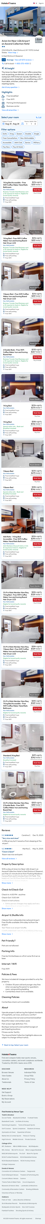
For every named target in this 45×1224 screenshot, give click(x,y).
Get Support (6, 1092)
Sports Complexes (19, 1128)
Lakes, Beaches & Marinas (22, 1200)
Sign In (41, 3)
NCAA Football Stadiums (10, 1157)
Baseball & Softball (19, 1118)
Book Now (37, 190)
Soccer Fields (6, 1118)
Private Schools (30, 1139)
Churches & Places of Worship (12, 1193)
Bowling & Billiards (32, 1189)
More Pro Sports (32, 1153)
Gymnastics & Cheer (9, 1132)
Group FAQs (28, 1076)
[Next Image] (43, 22)
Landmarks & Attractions (29, 1186)
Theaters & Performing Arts (29, 1175)
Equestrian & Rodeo (24, 1132)
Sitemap (38, 1218)
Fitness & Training (29, 1136)
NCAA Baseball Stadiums (10, 1161)
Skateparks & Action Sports (11, 1207)
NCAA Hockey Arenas (28, 1161)
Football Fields (33, 1118)
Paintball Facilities (8, 1210)
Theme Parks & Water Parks (11, 1182)
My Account (6, 1102)
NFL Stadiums (6, 1146)
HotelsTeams (8, 3)
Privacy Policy (29, 1079)
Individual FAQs (30, 1072)
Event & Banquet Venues (10, 1175)
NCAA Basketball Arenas (28, 1157)
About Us (5, 1079)
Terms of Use (29, 1082)
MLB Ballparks (33, 1146)
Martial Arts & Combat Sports (11, 1136)
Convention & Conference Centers (13, 1171)
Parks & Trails (6, 1200)
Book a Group (7, 1095)
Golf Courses (6, 1128)
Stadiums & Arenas (33, 1128)
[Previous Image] (2, 22)
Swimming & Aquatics (9, 1125)
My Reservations (8, 1099)
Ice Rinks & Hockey (22, 1121)
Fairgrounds (31, 1171)
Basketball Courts (8, 1121)
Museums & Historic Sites (10, 1186)
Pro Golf (22, 1153)
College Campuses (8, 1164)
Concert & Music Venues (10, 1178)
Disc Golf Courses (28, 1207)
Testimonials (6, 1082)
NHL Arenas (6, 1150)
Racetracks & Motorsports (28, 1203)
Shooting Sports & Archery (25, 1210)
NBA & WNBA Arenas (20, 1146)
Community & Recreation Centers (13, 1189)
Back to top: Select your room (16, 1045)
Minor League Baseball (33, 1150)
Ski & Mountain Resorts (9, 1203)
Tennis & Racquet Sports (26, 1125)
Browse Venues (8, 1072)
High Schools (6, 1139)
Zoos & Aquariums (28, 1182)
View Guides (6, 1076)
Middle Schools (18, 1139)
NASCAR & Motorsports (10, 1153)
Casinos (23, 1178)
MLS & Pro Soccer (18, 1150)
